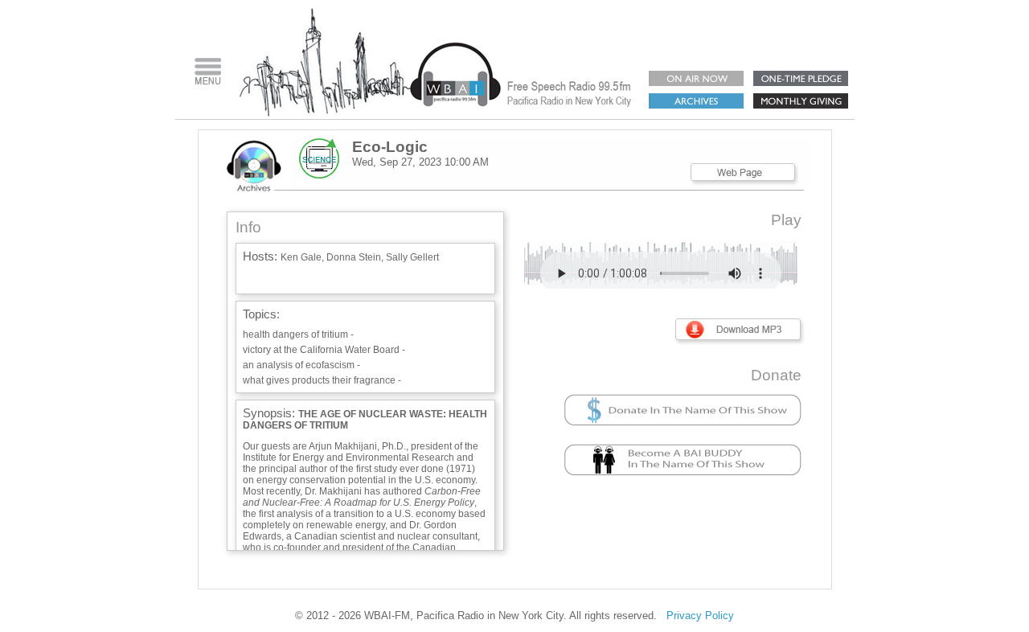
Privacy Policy (700, 615)
